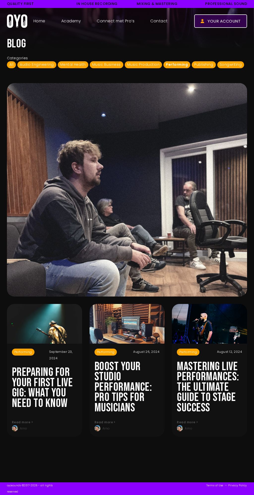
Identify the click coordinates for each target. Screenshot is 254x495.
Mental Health (73, 64)
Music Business (106, 64)
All (11, 64)
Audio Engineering (37, 64)
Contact (158, 21)
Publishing (203, 64)
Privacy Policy (237, 485)
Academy (71, 21)
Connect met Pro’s (115, 21)
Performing (177, 64)
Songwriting (231, 64)
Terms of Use (214, 485)
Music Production (143, 64)
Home (39, 21)
